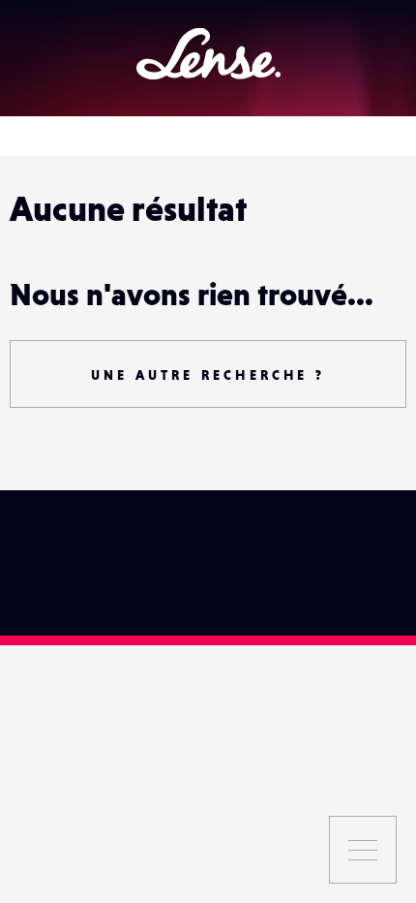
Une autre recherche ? (208, 375)
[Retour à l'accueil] (208, 53)
